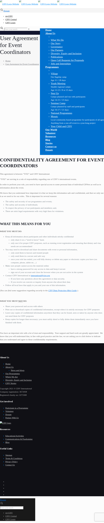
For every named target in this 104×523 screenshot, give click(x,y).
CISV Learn (10, 23)
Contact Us (10, 465)
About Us (9, 367)
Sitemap (8, 455)
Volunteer (9, 411)
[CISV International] (38, 4)
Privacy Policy (11, 462)
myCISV (9, 16)
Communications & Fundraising (18, 439)
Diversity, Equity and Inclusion (18, 380)
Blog (7, 442)
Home (8, 61)
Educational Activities (14, 436)
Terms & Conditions (13, 458)
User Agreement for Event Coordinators (22, 64)
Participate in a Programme (16, 408)
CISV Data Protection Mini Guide (62, 290)
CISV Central (11, 19)
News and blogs (17, 370)
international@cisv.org (40, 275)
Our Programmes (12, 374)
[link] (29, 29)
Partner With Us (12, 418)
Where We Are (11, 377)
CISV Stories (10, 383)
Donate (7, 11)
